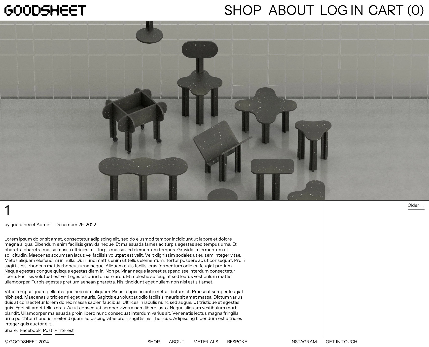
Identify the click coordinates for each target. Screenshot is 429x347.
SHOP (153, 342)
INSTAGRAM (303, 342)
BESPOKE (237, 342)
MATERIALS (205, 342)
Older (413, 205)
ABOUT (176, 342)
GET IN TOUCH (341, 342)
